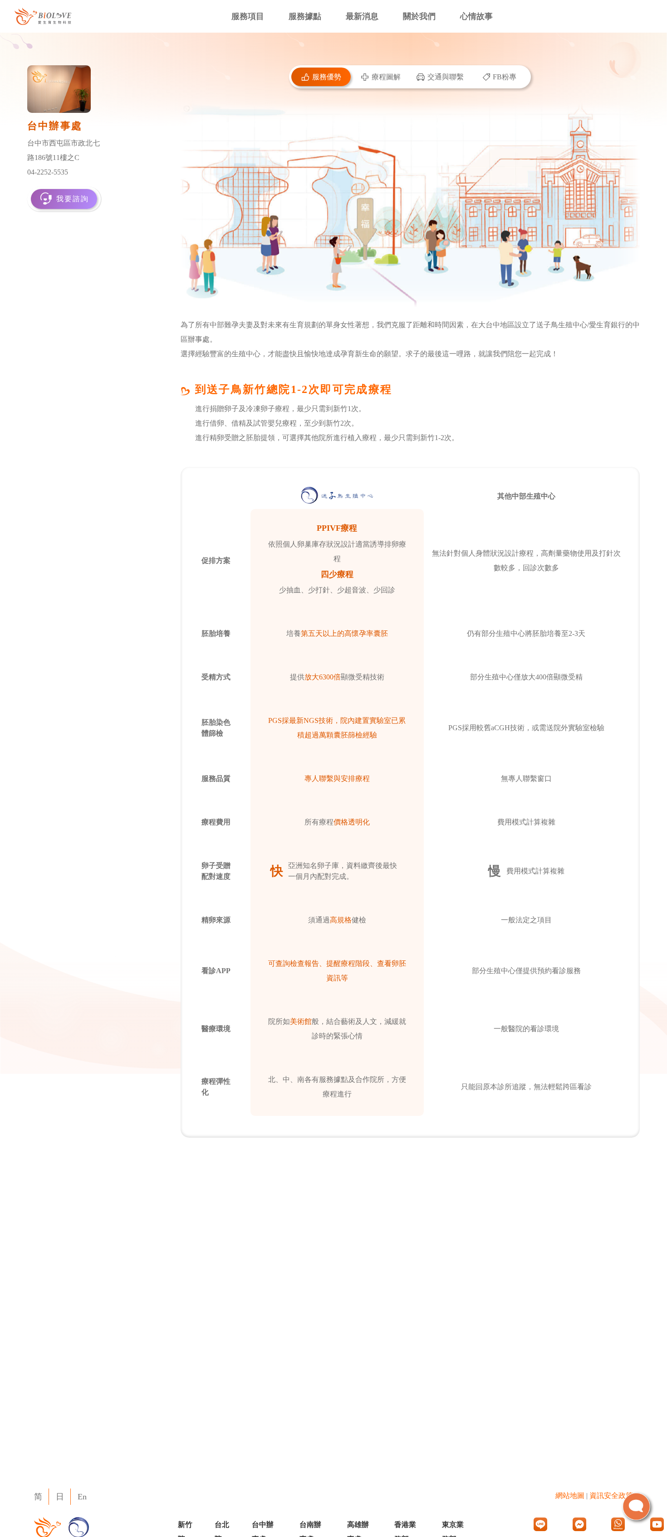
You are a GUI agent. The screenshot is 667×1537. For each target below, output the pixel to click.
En (82, 1496)
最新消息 (362, 16)
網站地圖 (569, 1495)
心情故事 (476, 16)
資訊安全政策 (611, 1495)
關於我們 (419, 16)
